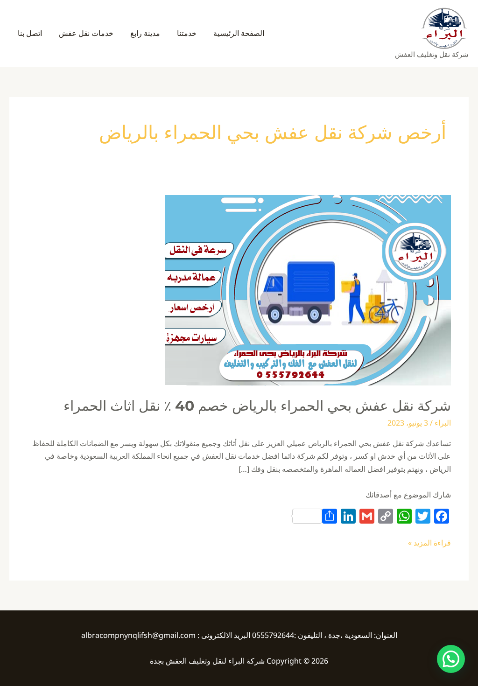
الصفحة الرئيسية (238, 33)
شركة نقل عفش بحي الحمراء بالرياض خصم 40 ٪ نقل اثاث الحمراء (257, 405)
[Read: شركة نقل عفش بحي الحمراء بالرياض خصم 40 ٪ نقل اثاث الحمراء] (308, 289)
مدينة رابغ (145, 33)
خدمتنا (187, 33)
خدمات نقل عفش (86, 33)
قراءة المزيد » (429, 542)
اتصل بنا (30, 33)
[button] (451, 659)
